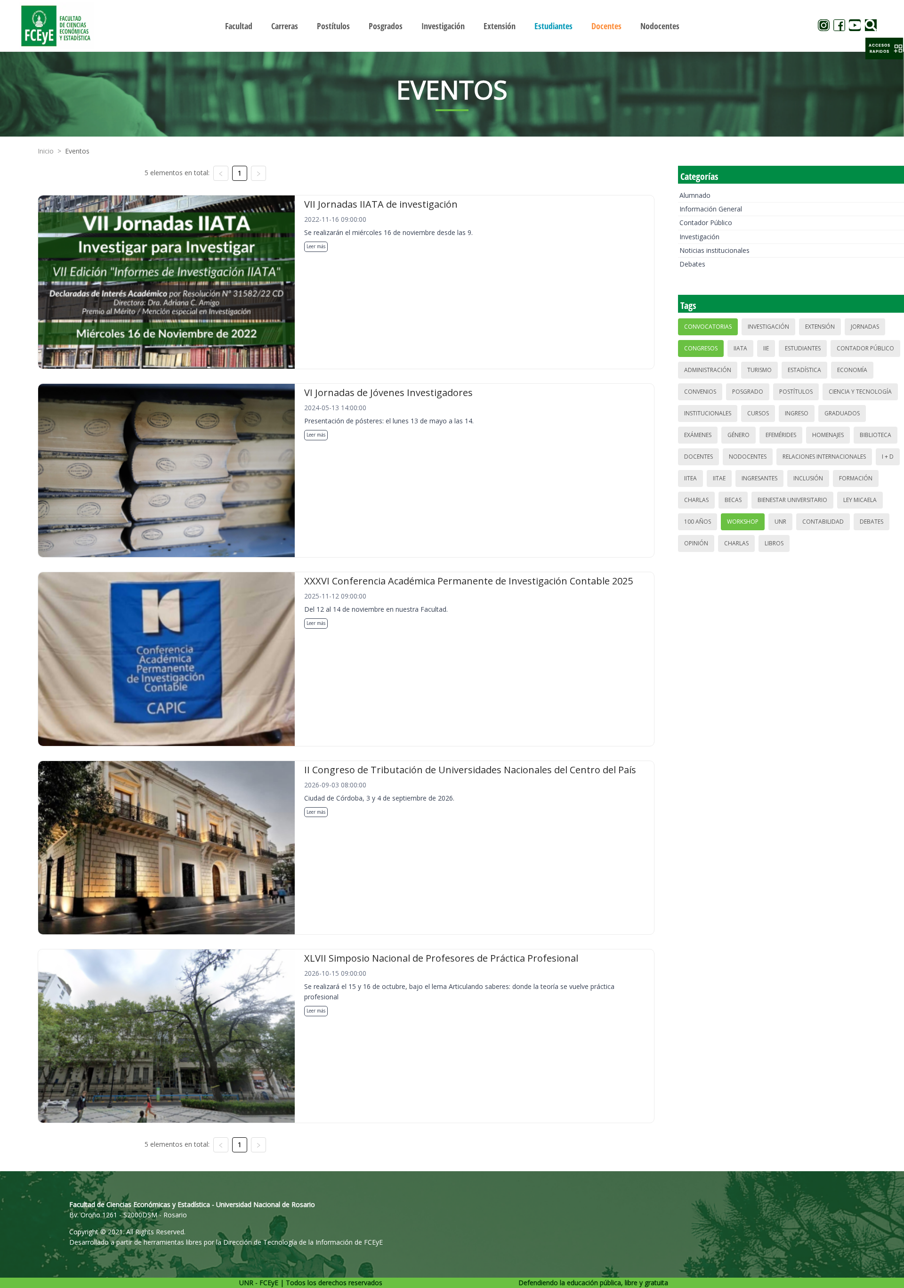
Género (738, 435)
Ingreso (796, 413)
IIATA (740, 348)
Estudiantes (803, 348)
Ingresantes (759, 478)
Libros (774, 543)
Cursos (758, 413)
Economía (852, 370)
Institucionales (707, 413)
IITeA (690, 478)
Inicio (46, 150)
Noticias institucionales (714, 250)
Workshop (743, 522)
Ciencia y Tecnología (860, 392)
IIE (766, 348)
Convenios (700, 392)
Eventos (77, 150)
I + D (888, 457)
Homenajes (828, 435)
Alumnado (694, 195)
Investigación (699, 236)
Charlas (696, 500)
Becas (733, 500)
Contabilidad (823, 522)
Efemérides (781, 435)
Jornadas (865, 327)
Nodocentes (748, 457)
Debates (692, 263)
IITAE (719, 478)
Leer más (316, 246)
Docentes (698, 457)
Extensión (820, 327)
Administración (707, 370)
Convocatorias (708, 327)
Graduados (842, 413)
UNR (780, 522)
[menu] (452, 25)
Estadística (804, 370)
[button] (884, 48)
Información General (710, 208)
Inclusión (808, 478)
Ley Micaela (860, 500)
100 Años (697, 522)
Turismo (759, 370)
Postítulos (796, 392)
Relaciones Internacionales (824, 457)
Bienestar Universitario (792, 500)
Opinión (696, 543)
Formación (855, 478)
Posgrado (747, 392)
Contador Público (705, 222)
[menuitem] (238, 26)
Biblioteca (875, 435)
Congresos (701, 348)
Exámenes (697, 435)
